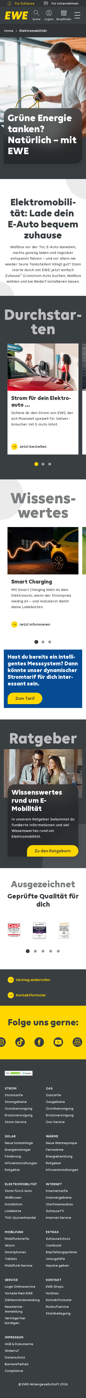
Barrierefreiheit (17, 1364)
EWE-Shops (55, 1286)
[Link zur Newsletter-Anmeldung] (77, 1042)
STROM (10, 1088)
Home (8, 31)
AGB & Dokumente (19, 1344)
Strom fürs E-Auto (18, 1191)
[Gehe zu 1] (36, 464)
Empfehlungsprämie (61, 1252)
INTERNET (54, 1184)
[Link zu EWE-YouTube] (58, 1042)
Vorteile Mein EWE (19, 1293)
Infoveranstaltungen (21, 1163)
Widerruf (12, 1351)
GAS (49, 1088)
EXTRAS (52, 1232)
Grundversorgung (18, 1108)
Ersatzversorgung (18, 1115)
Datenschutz (15, 1357)
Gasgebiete (55, 1102)
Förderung (13, 1156)
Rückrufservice (57, 1306)
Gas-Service (55, 1122)
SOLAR (10, 1136)
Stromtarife (14, 1095)
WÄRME (52, 1136)
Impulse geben (57, 1265)
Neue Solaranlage (19, 1143)
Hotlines (52, 1293)
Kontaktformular (59, 1300)
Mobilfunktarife (17, 1239)
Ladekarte (13, 1211)
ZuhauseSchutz (58, 1239)
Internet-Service (58, 1217)
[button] (28, 951)
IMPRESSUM (14, 1337)
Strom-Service (16, 1122)
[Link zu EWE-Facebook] (39, 1042)
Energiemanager (18, 1149)
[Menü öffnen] (77, 15)
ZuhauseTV (55, 1211)
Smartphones (15, 1252)
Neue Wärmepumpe (61, 1143)
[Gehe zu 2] (50, 464)
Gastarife (53, 1095)
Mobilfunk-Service (18, 1265)
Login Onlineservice (20, 1286)
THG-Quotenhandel (20, 1217)
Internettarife (57, 1191)
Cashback (53, 1245)
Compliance (14, 1371)
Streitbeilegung (58, 1313)
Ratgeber (12, 1170)
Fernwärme (55, 1149)
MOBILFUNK (14, 1232)
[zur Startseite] (16, 15)
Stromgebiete (16, 1102)
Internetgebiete (59, 1197)
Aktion (10, 1245)
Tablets (11, 1259)
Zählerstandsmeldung (22, 1300)
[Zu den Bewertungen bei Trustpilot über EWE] (18, 1074)
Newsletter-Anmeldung (14, 1309)
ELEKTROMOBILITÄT (21, 1184)
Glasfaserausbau (59, 1204)
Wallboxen (13, 1197)
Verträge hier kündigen (15, 1320)
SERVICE (11, 1280)
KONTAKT (53, 1280)
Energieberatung (59, 1156)
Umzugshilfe (55, 1259)
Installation (13, 1204)
